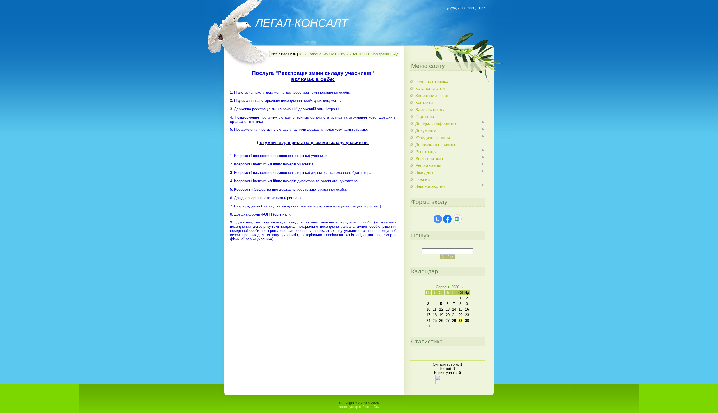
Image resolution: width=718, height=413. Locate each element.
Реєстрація (380, 54)
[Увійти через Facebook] (447, 219)
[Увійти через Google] (457, 218)
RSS (302, 54)
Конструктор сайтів (353, 407)
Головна (314, 54)
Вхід (395, 54)
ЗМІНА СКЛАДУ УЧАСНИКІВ (346, 54)
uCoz (376, 407)
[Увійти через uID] (438, 219)
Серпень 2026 (447, 287)
